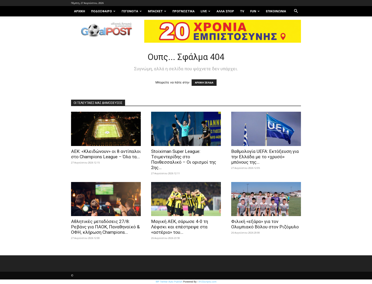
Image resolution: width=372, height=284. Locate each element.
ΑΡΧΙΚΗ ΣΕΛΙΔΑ (204, 82)
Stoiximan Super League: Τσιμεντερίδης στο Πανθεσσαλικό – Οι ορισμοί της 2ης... (183, 159)
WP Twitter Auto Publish (169, 281)
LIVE (204, 11)
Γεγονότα (130, 11)
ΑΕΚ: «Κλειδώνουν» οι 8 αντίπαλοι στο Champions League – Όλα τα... (106, 154)
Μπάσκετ (155, 11)
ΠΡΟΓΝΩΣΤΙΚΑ (183, 11)
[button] (296, 11)
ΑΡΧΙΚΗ (79, 11)
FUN (253, 11)
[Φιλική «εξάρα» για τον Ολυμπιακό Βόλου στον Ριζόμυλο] (266, 199)
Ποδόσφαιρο (101, 11)
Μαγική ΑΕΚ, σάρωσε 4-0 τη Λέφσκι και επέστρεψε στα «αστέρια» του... (179, 227)
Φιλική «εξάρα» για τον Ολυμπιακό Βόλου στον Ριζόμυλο (265, 224)
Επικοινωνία (276, 11)
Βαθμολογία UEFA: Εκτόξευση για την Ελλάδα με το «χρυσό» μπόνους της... (265, 157)
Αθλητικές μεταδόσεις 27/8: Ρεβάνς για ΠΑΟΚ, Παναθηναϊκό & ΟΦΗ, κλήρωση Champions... (105, 227)
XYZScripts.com (207, 281)
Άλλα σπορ (225, 11)
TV (242, 11)
